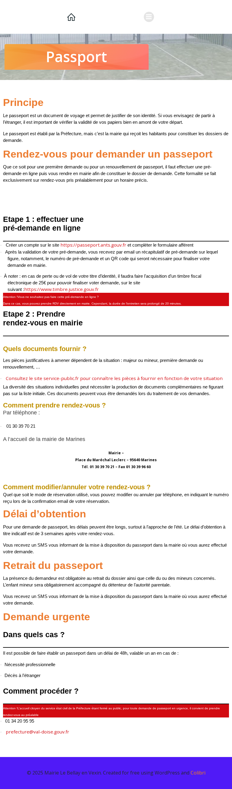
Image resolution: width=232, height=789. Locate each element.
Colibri (198, 772)
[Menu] (149, 17)
